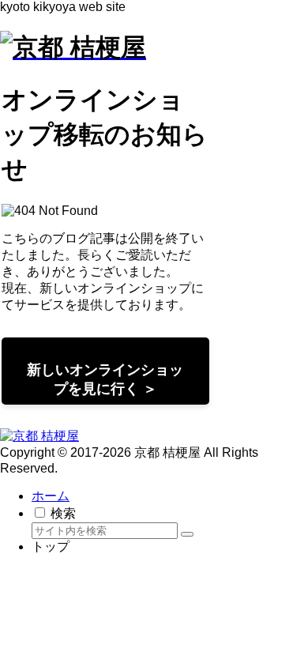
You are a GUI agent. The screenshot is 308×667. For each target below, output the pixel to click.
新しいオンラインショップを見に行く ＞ (105, 379)
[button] (187, 534)
